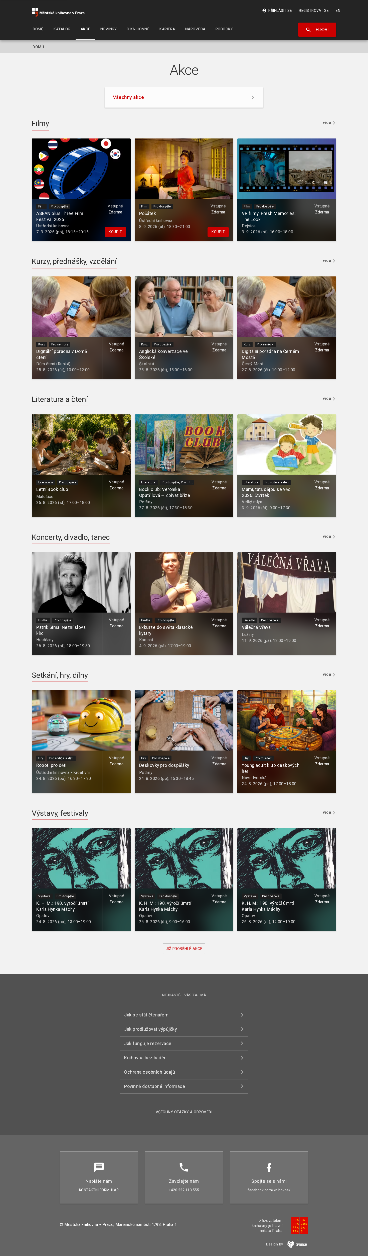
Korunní (146, 639)
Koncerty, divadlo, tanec (71, 537)
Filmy (40, 123)
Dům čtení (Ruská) (53, 363)
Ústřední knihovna (53, 226)
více (327, 122)
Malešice (44, 496)
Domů (38, 47)
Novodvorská (254, 777)
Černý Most (252, 363)
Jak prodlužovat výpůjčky (150, 1029)
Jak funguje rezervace (147, 1043)
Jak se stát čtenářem (146, 1014)
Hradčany (45, 639)
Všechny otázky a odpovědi (184, 1112)
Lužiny (248, 634)
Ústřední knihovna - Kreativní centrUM (71, 772)
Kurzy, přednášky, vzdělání (74, 261)
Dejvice (249, 226)
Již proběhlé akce (184, 948)
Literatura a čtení (60, 399)
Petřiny (146, 501)
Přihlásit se (277, 10)
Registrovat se (314, 11)
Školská (146, 363)
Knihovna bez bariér (145, 1057)
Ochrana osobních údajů (149, 1072)
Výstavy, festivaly (60, 813)
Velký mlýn (252, 501)
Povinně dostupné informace (154, 1086)
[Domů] (58, 12)
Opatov (43, 915)
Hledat (317, 30)
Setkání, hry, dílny (60, 675)
